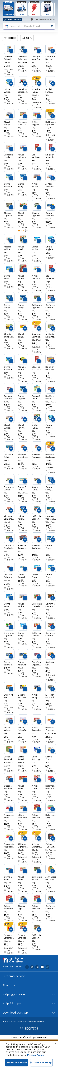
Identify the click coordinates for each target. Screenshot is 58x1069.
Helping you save (14, 994)
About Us (9, 985)
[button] (55, 1044)
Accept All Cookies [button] (16, 1062)
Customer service (14, 976)
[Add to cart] (11, 50)
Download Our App (15, 1012)
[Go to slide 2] (21, 49)
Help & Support (13, 1003)
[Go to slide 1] (20, 49)
